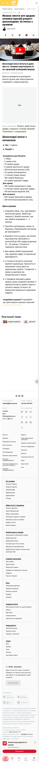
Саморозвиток (11, 616)
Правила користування (10, 455)
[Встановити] (19, 747)
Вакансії (23, 453)
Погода (8, 498)
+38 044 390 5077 (26, 403)
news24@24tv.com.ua (10, 403)
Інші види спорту (12, 655)
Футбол (8, 647)
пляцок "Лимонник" (12, 305)
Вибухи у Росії (10, 522)
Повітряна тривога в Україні (15, 517)
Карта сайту (25, 464)
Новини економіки (13, 559)
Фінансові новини (12, 567)
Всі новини (10, 481)
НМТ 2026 (9, 613)
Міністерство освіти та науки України (18, 607)
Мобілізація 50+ (11, 538)
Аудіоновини (10, 495)
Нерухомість (11, 626)
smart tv (9, 702)
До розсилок (13, 683)
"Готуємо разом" (16, 73)
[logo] (13, 2)
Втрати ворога (11, 525)
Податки (9, 573)
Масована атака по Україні (15, 520)
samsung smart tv (23, 702)
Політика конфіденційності (8, 459)
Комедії (8, 594)
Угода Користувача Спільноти (27, 439)
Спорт (8, 641)
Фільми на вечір (11, 591)
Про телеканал (7, 445)
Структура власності (27, 457)
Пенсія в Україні (11, 576)
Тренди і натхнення (12, 634)
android (9, 697)
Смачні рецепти (19, 9)
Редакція (5, 438)
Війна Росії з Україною (15, 505)
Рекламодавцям (8, 452)
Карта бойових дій (12, 511)
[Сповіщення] (36, 3)
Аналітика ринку (11, 628)
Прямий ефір (10, 490)
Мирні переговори (12, 514)
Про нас (5, 434)
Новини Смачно (7, 9)
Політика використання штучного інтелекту (10, 464)
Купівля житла (11, 631)
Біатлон (8, 652)
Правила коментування (28, 443)
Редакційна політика (9, 441)
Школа (8, 610)
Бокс (7, 644)
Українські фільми (12, 588)
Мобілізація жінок (12, 541)
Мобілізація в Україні (14, 532)
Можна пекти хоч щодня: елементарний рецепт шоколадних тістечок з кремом (32, 9)
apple (23, 697)
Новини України (11, 487)
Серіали (8, 597)
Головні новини (11, 484)
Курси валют (10, 564)
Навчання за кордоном (14, 618)
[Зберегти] (34, 35)
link (22, 412)
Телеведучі (6, 448)
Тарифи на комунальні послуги (16, 570)
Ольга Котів (11, 29)
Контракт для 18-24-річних (15, 544)
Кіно (8, 583)
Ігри (22, 467)
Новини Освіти (12, 604)
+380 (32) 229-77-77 (15, 732)
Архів (22, 460)
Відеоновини (10, 493)
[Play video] (20, 50)
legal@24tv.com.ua (27, 734)
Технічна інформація (27, 446)
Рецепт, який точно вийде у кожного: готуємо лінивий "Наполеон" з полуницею (19, 129)
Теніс (7, 649)
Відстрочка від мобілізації (15, 546)
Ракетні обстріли (11, 508)
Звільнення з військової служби (17, 535)
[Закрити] (35, 742)
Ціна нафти (10, 562)
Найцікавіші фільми (13, 586)
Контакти (24, 450)
